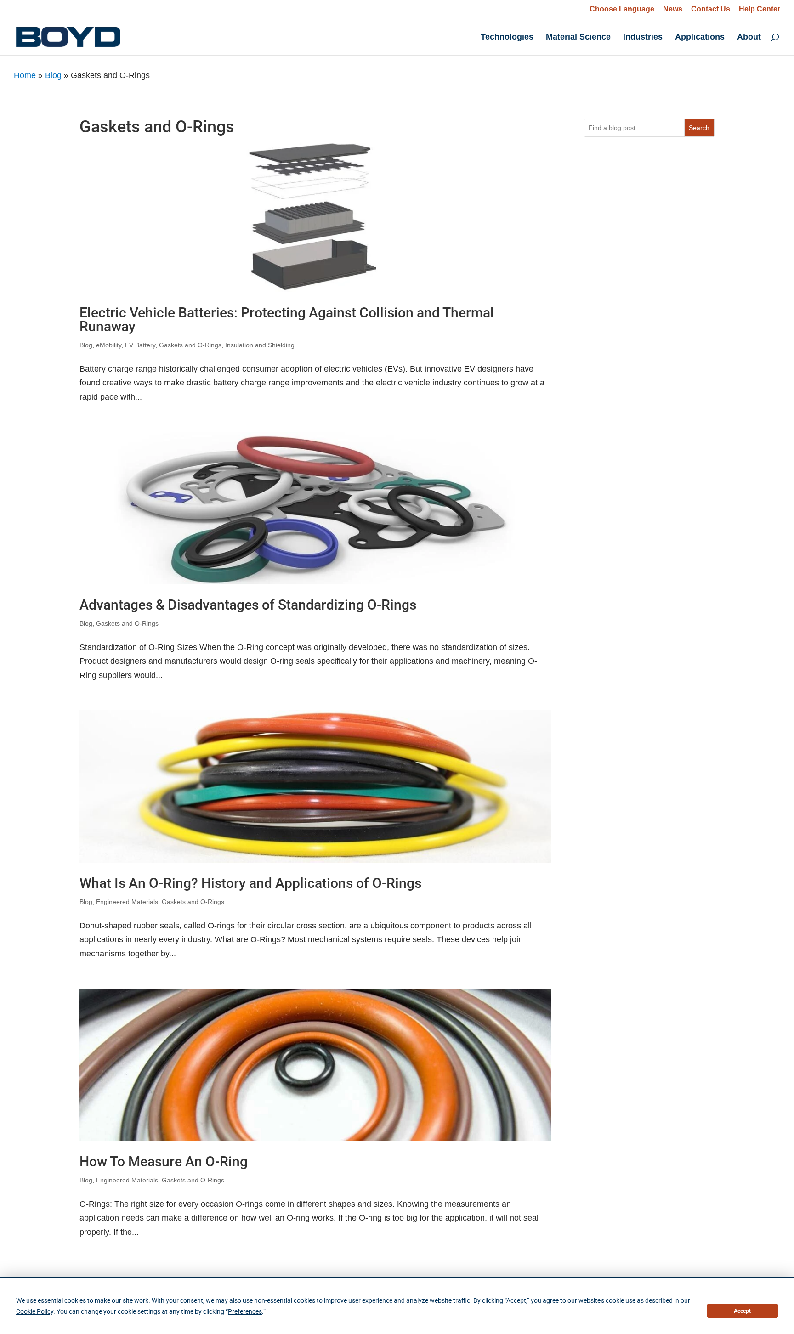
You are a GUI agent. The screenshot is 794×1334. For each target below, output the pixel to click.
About (749, 37)
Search (699, 127)
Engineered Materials (127, 901)
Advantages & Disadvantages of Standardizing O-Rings (247, 605)
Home (25, 75)
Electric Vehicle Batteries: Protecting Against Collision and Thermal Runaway (286, 319)
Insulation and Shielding (260, 345)
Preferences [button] (245, 1311)
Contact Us (710, 9)
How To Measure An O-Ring (163, 1161)
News (672, 9)
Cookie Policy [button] (34, 1311)
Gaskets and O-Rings (190, 345)
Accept (742, 1311)
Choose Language (622, 9)
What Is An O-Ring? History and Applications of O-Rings (250, 883)
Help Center (759, 9)
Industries (643, 37)
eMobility (108, 345)
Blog (53, 75)
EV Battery (140, 345)
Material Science (578, 37)
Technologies (507, 37)
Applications (700, 37)
